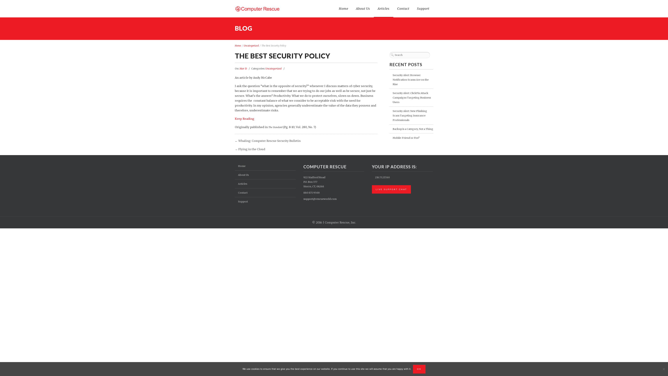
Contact (403, 9)
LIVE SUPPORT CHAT (391, 189)
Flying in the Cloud (251, 149)
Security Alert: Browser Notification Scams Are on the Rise (411, 80)
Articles (383, 9)
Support (423, 9)
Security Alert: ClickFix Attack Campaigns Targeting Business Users (412, 98)
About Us (363, 9)
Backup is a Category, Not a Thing (413, 129)
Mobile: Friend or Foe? (406, 137)
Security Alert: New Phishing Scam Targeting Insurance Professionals (410, 115)
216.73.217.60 (382, 177)
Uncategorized (251, 45)
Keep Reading (244, 118)
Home (343, 9)
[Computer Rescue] (258, 8)
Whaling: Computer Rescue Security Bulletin (269, 141)
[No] (663, 369)
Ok (419, 369)
